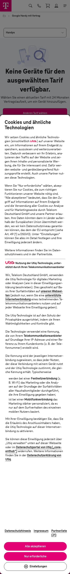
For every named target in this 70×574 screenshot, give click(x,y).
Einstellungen (38, 566)
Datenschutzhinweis (18, 531)
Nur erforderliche (35, 556)
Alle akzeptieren (35, 546)
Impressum (41, 531)
